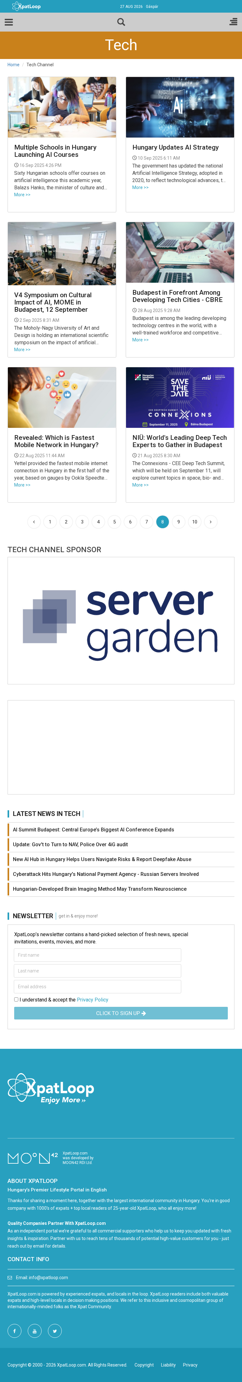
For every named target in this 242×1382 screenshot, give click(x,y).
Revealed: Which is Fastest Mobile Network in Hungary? (56, 441)
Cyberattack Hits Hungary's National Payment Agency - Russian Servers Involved (106, 874)
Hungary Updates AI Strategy (175, 147)
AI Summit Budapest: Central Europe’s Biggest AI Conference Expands (93, 830)
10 (194, 522)
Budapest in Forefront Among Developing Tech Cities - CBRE (177, 296)
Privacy (190, 1364)
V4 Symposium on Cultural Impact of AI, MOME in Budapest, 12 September (53, 302)
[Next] (211, 522)
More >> (22, 194)
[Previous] (34, 522)
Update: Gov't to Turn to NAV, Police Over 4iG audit (70, 845)
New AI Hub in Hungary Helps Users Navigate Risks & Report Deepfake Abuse (102, 859)
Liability (168, 1364)
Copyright (144, 1364)
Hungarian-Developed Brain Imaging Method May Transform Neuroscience (100, 889)
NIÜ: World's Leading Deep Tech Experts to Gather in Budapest (179, 441)
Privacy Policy (92, 1000)
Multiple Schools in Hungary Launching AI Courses (55, 151)
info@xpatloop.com (48, 1277)
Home (14, 64)
